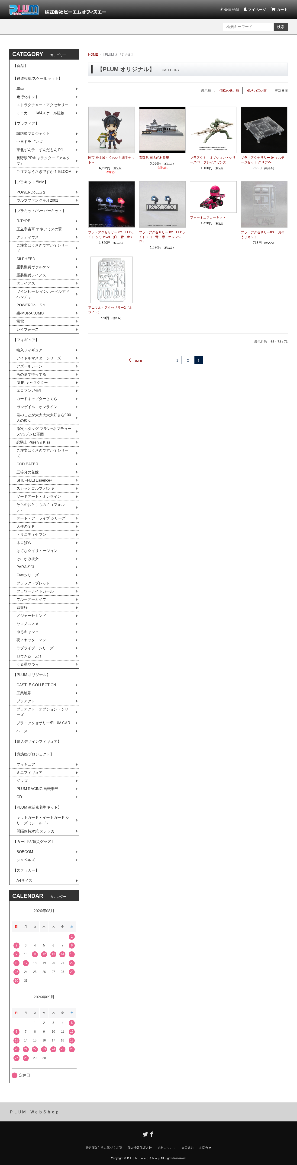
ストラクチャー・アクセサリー (42, 105)
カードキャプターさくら (36, 399)
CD (19, 797)
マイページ (257, 10)
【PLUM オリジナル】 (31, 675)
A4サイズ (24, 880)
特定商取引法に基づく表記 (104, 1147)
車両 (20, 89)
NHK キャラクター (32, 382)
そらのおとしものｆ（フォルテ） (40, 507)
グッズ (22, 781)
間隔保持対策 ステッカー (37, 831)
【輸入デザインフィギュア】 (37, 741)
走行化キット (27, 97)
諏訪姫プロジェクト (33, 134)
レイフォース (27, 329)
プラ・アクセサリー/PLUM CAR (43, 723)
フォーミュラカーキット (208, 217)
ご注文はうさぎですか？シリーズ (42, 248)
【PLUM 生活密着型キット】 (37, 807)
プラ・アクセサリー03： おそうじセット (262, 234)
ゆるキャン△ (27, 632)
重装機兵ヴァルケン (33, 267)
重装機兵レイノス (31, 275)
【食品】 (20, 66)
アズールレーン (29, 366)
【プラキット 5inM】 (30, 182)
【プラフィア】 (26, 123)
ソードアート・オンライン (38, 496)
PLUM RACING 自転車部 (37, 789)
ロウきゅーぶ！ (29, 656)
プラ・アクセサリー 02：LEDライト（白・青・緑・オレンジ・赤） (162, 236)
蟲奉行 (22, 607)
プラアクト (25, 701)
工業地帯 (23, 693)
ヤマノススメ (27, 624)
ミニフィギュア (29, 773)
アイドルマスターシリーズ (38, 358)
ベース (22, 731)
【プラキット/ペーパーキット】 (39, 211)
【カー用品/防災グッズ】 (34, 842)
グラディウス (27, 237)
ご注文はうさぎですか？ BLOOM (43, 172)
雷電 (20, 321)
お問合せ (205, 1147)
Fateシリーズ (27, 575)
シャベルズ (25, 860)
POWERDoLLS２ (31, 192)
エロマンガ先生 (29, 391)
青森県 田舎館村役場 (154, 157)
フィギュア (25, 764)
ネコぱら (23, 543)
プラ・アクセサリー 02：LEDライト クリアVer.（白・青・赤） (111, 234)
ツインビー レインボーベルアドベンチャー (42, 294)
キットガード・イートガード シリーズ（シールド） (42, 820)
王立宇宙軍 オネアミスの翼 (39, 229)
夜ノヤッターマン (31, 640)
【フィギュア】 (26, 340)
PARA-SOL (25, 567)
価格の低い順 (229, 90)
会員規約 (187, 1147)
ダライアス (25, 283)
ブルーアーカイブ (31, 599)
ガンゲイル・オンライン (36, 407)
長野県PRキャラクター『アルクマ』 (43, 160)
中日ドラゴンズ (29, 142)
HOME (93, 54)
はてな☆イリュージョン (36, 551)
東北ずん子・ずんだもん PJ (39, 150)
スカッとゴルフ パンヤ (35, 488)
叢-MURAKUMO (30, 313)
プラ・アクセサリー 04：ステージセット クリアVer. (262, 160)
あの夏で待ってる (33, 374)
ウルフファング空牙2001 (37, 200)
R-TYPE (23, 221)
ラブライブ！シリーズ (35, 648)
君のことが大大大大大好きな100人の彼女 (43, 417)
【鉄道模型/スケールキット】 (37, 78)
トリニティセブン (31, 534)
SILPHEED (25, 259)
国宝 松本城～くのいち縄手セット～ (111, 160)
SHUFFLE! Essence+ (34, 480)
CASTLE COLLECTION (36, 685)
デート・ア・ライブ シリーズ (41, 518)
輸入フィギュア (29, 350)
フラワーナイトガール (35, 591)
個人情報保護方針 (140, 1147)
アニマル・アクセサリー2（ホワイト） (110, 310)
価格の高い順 (257, 90)
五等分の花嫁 (27, 472)
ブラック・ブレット (33, 583)
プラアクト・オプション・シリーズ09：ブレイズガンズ (213, 160)
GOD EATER (27, 464)
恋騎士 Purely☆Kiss (33, 442)
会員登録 (231, 10)
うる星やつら (27, 664)
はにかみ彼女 (27, 559)
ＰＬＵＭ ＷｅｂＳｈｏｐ (34, 1112)
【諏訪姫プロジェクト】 (33, 754)
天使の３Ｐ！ (27, 526)
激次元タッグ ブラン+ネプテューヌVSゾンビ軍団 (43, 431)
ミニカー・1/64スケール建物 (40, 113)
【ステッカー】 (26, 870)
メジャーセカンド (31, 616)
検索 (280, 27)
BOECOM (24, 852)
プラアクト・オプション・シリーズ (42, 712)
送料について (167, 1147)
